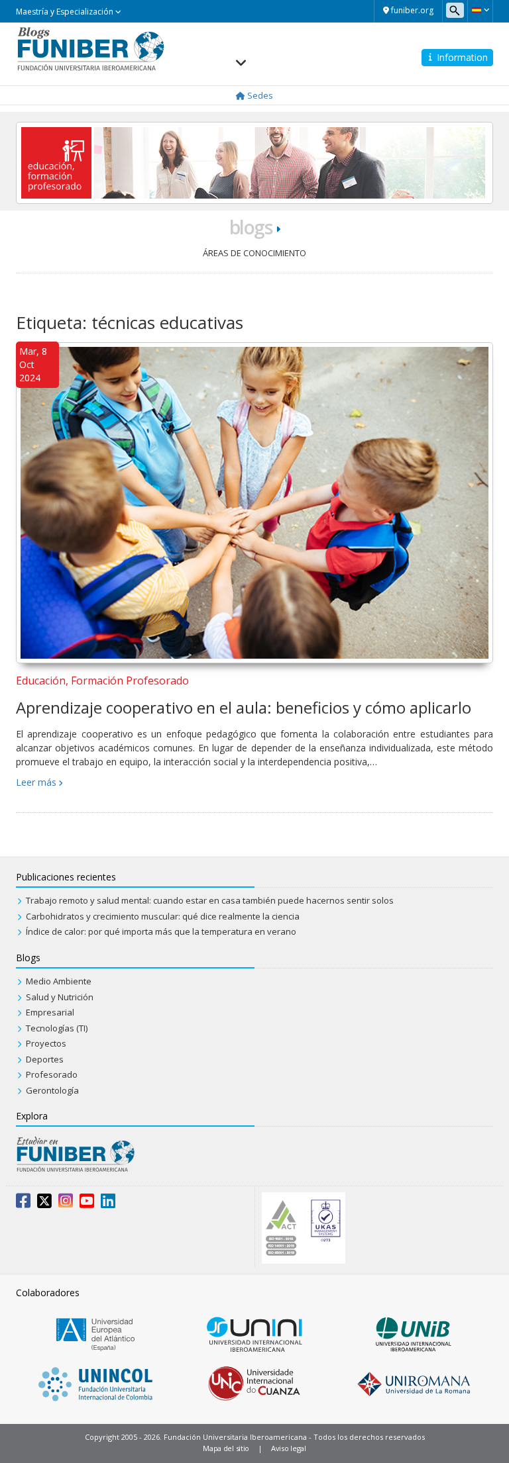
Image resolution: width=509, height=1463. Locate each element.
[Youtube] (87, 1203)
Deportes (45, 1059)
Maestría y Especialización (65, 11)
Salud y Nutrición (59, 997)
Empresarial (50, 1012)
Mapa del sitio (226, 1448)
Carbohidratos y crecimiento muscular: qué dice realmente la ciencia (163, 916)
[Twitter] (44, 1203)
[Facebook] (23, 1203)
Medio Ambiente (58, 981)
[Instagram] (65, 1203)
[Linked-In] (108, 1203)
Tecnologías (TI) (56, 1028)
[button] (480, 10)
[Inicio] (90, 48)
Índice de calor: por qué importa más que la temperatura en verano (161, 931)
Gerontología (52, 1090)
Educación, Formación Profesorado (102, 680)
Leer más (36, 782)
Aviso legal (288, 1448)
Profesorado (52, 1074)
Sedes (259, 95)
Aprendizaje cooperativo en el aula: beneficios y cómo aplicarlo (243, 707)
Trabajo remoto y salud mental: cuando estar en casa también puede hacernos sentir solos (210, 900)
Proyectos (46, 1043)
